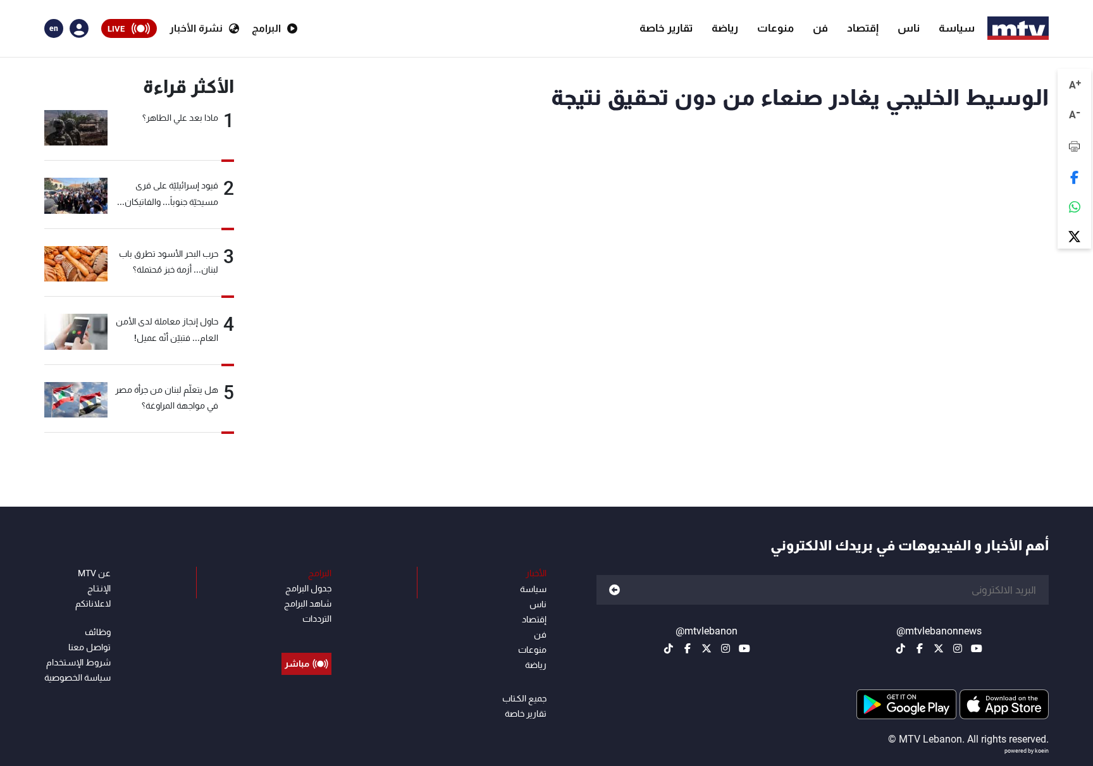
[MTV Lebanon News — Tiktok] (900, 648)
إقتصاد (863, 28)
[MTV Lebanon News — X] (938, 648)
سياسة (957, 28)
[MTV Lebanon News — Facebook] (919, 648)
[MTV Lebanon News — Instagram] (957, 648)
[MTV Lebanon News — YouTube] (976, 648)
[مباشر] (306, 635)
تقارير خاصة (666, 28)
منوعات (775, 28)
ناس (909, 28)
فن (820, 28)
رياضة (725, 28)
